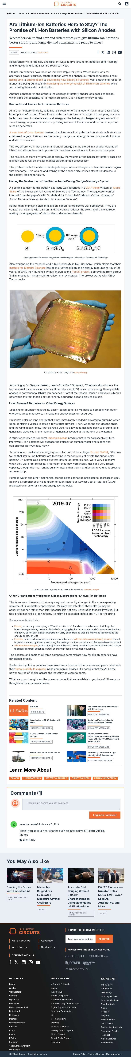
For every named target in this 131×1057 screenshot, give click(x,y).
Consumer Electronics (62, 999)
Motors (23, 834)
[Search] (119, 4)
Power (12, 1034)
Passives (13, 1026)
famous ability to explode (30, 669)
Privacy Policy (79, 1054)
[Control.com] (98, 956)
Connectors (15, 991)
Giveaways (106, 992)
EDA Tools (14, 1003)
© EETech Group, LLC (19, 1054)
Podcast (105, 1011)
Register (104, 939)
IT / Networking (58, 1018)
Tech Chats (107, 1023)
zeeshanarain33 (29, 824)
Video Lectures (108, 1038)
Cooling (13, 995)
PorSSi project (80, 271)
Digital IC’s (14, 999)
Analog (12, 988)
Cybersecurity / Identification (65, 1003)
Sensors (13, 1042)
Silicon (15, 778)
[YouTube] (38, 962)
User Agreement (114, 1054)
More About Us (21, 940)
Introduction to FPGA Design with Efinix (45, 721)
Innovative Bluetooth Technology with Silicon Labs (103, 707)
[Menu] (4, 4)
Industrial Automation (61, 1011)
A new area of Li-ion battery (26, 132)
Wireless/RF (15, 1049)
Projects (105, 1015)
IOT (53, 1015)
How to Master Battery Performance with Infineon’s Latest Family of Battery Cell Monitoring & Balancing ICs (103, 738)
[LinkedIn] (24, 962)
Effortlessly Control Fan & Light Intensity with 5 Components (102, 753)
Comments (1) (26, 793)
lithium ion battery (105, 778)
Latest (12, 984)
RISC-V (12, 1038)
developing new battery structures (68, 79)
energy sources (80, 778)
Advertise (47, 940)
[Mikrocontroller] (78, 969)
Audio (54, 988)
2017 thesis (93, 187)
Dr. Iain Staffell (99, 452)
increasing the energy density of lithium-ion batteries (78, 83)
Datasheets (106, 988)
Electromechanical (18, 1007)
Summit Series (108, 1019)
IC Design (14, 1015)
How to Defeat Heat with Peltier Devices (44, 735)
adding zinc (16, 79)
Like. (25, 839)
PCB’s (12, 1030)
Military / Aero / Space (62, 1030)
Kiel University (80, 372)
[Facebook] (10, 962)
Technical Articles (110, 1031)
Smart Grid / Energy (61, 1038)
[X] (17, 962)
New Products (108, 1004)
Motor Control (58, 1034)
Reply (32, 839)
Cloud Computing (60, 995)
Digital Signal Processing (63, 1007)
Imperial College (57, 438)
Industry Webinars (98, 714)
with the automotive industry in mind (93, 639)
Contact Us (48, 947)
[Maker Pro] (88, 963)
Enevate (18, 639)
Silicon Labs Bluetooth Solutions (45, 752)
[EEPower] (73, 962)
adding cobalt (35, 79)
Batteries (34, 706)
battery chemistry (56, 778)
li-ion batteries (32, 778)
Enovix (17, 626)
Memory (13, 1018)
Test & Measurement (19, 1045)
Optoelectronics (17, 1022)
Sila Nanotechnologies (26, 645)
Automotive (56, 991)
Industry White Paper (78, 914)
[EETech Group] (75, 956)
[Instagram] (31, 962)
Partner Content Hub (100, 761)
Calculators (107, 984)
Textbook (105, 1035)
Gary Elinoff (43, 52)
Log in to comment (105, 815)
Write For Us (19, 947)
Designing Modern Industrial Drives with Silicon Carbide (100, 721)
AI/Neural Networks (60, 984)
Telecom (55, 1042)
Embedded (14, 1011)
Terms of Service (96, 1054)
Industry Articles (109, 996)
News (42, 909)
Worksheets (37, 712)
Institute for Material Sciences (27, 267)
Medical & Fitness (60, 1026)
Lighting (55, 1022)
